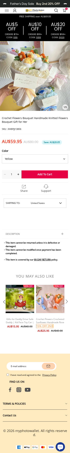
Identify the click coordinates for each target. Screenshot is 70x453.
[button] (4, 309)
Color (5, 151)
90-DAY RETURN (42, 259)
